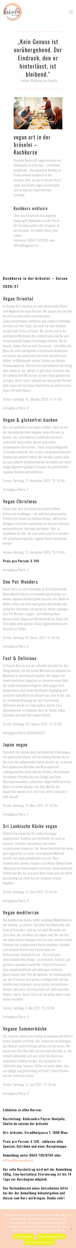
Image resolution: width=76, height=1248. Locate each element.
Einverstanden (23, 1236)
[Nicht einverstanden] (71, 1229)
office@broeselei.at (18, 1160)
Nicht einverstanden (51, 1236)
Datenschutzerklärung (39, 1242)
